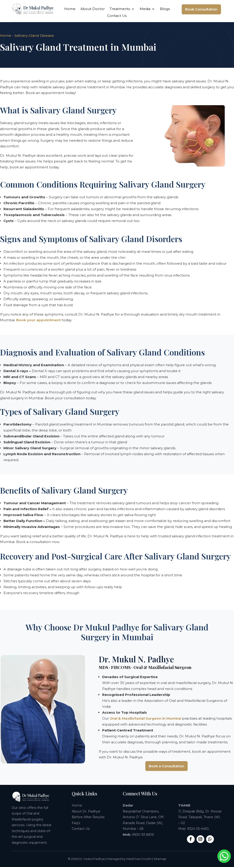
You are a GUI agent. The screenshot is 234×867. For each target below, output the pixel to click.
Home (69, 9)
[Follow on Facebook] (191, 839)
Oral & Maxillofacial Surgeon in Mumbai (145, 718)
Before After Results (88, 817)
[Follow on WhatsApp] (210, 839)
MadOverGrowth (139, 859)
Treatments (120, 9)
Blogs (165, 9)
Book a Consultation (166, 766)
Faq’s (76, 823)
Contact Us (117, 16)
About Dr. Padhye (86, 811)
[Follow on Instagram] (200, 839)
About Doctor (92, 9)
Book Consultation (201, 9)
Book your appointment (38, 320)
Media (145, 9)
